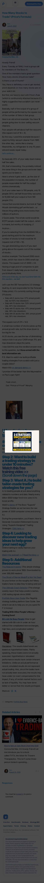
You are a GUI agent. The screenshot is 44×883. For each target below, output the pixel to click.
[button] (4, 431)
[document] (22, 441)
